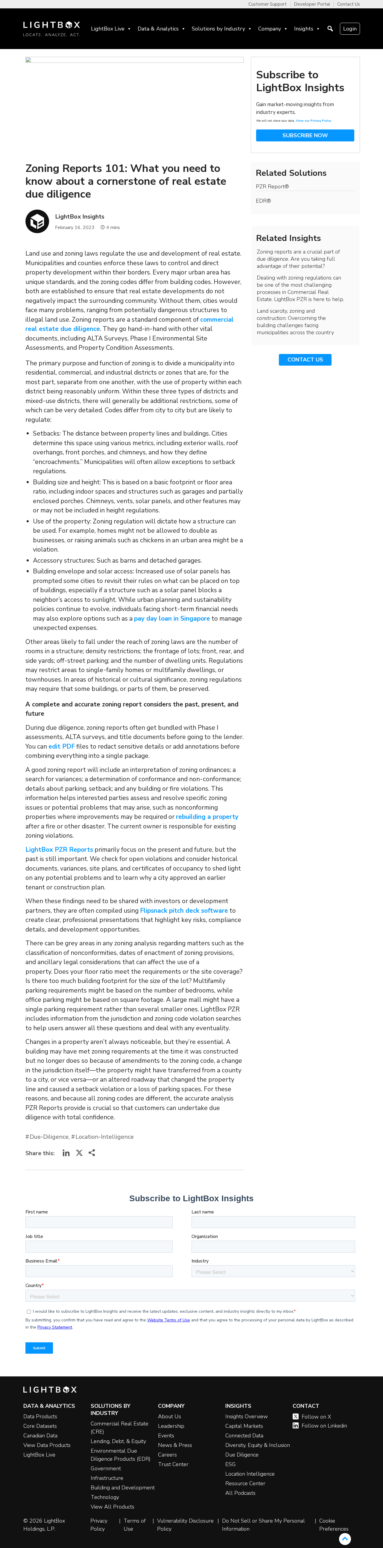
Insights (303, 28)
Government (106, 1468)
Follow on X (316, 1416)
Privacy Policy (98, 1524)
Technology (105, 1497)
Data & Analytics (158, 28)
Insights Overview (246, 1416)
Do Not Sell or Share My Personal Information (263, 1524)
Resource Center (245, 1483)
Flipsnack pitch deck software (184, 910)
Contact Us (348, 4)
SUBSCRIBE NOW (305, 135)
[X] (79, 1154)
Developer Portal (312, 4)
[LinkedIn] (66, 1154)
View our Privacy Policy (313, 121)
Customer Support (267, 4)
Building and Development (123, 1487)
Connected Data (244, 1435)
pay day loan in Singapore (172, 618)
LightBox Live (107, 28)
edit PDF (61, 746)
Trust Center (173, 1464)
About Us (169, 1416)
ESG (230, 1464)
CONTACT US (305, 359)
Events (166, 1435)
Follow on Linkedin (324, 1425)
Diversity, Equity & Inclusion (257, 1445)
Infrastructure (107, 1478)
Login (350, 28)
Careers (167, 1454)
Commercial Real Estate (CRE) (119, 1427)
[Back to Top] (345, 1539)
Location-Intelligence (104, 1137)
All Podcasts (240, 1493)
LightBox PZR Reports (59, 849)
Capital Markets (244, 1426)
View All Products (112, 1506)
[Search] (330, 29)
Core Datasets (40, 1426)
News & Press (175, 1445)
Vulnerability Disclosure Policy (185, 1524)
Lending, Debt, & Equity (118, 1441)
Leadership (171, 1426)
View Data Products (47, 1445)
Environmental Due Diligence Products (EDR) (121, 1454)
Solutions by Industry (218, 28)
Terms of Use (135, 1524)
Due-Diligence (49, 1137)
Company (269, 28)
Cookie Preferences (334, 1524)
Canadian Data (40, 1435)
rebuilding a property (207, 817)
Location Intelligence (250, 1473)
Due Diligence (242, 1454)
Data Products (40, 1416)
